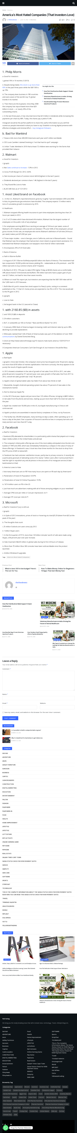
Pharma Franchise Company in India (57, 1104)
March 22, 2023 (16, 740)
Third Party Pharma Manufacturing (53, 1107)
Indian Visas (32, 1097)
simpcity (5, 869)
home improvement (9, 823)
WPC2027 (5, 914)
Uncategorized (8, 906)
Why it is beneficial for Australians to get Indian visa (27, 738)
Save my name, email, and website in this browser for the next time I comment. (32, 712)
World (4, 910)
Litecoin (41, 1097)
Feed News (17, 1128)
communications (8, 336)
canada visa (7, 1090)
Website (43, 703)
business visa (44, 1087)
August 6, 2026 (45, 626)
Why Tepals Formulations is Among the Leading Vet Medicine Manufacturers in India (63, 645)
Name (5, 694)
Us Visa (61, 1111)
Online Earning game (10, 842)
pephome (5, 850)
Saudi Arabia (7, 1107)
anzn (4, 761)
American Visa (7, 1087)
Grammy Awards (65, 1094)
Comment (6, 669)
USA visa (54, 1111)
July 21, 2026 (6, 636)
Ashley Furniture (9, 765)
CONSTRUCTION (8, 784)
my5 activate (7, 838)
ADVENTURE (6, 757)
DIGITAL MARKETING (9, 788)
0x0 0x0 (5, 753)
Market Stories (51, 1097)
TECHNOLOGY (7, 888)
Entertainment (8, 796)
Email (5, 703)
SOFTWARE (6, 877)
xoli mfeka (6, 918)
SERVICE (5, 865)
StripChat (6, 884)
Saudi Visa (17, 1107)
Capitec (5, 776)
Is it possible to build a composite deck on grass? (26, 730)
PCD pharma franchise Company (55, 1101)
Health (5, 819)
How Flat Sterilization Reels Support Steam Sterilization (54, 968)
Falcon (5, 799)
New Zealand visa (19, 1101)
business (34, 1087)
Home (4, 10)
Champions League (48, 1090)
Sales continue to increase (17, 168)
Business (10, 10)
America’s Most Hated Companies (18, 557)
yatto (4, 922)
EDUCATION (6, 792)
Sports (5, 880)
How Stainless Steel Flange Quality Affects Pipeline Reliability (37, 633)
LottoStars (7, 834)
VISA (15, 1114)
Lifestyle (5, 826)
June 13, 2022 (24, 20)
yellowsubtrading (9, 925)
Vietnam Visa (7, 1114)
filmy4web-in (7, 811)
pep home (5, 846)
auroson (5, 769)
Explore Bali (32, 1094)
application (18, 1087)
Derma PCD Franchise (10, 1094)
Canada (65, 1087)
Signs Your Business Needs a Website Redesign (51, 963)
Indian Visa (22, 1097)
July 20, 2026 (31, 636)
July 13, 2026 (56, 649)
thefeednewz (13, 20)
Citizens (59, 1090)
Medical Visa (62, 1097)
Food (4, 815)
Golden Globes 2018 (51, 1094)
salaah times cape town (11, 857)
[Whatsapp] (5, 1127)
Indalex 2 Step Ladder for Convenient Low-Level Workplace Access (19, 963)
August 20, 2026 (7, 609)
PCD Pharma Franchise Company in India (16, 1104)
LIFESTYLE (5, 830)
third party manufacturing (31, 1107)
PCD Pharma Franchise (35, 1101)
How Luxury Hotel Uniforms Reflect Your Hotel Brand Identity (18, 975)
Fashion (5, 803)
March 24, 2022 (16, 732)
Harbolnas (6, 1097)
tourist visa (6, 1111)
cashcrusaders (8, 780)
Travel (5, 898)
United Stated (44, 1111)
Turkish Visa (33, 1111)
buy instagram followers (42, 128)
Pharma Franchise (37, 1104)
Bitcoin (27, 1087)
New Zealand (7, 1101)
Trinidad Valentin (9, 902)
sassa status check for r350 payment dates (19, 861)
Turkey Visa (23, 1111)
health (14, 1097)
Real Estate (6, 853)
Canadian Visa (35, 1090)
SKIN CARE (6, 873)
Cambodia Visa (55, 1087)
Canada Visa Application (20, 1090)
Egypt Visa (23, 1094)
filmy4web (6, 807)
